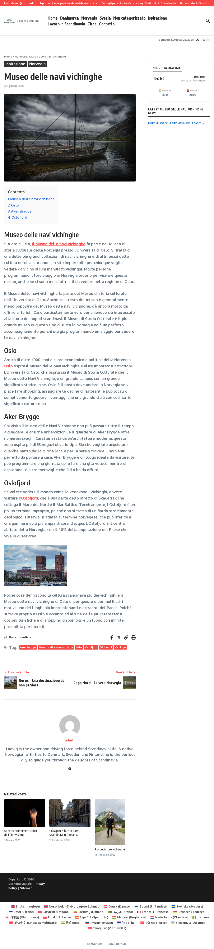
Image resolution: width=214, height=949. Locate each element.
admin (70, 740)
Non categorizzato (129, 17)
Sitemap (26, 888)
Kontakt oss (94, 943)
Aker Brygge (28, 647)
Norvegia (89, 17)
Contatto (107, 23)
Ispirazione (157, 17)
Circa (92, 23)
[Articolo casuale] (197, 39)
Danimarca (69, 17)
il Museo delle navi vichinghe (58, 244)
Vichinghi (106, 647)
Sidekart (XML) (117, 943)
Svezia (105, 17)
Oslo (8, 366)
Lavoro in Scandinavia (66, 23)
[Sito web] (69, 768)
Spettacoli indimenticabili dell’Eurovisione (20, 833)
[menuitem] (25, 906)
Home (53, 17)
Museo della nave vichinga (56, 647)
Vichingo (120, 647)
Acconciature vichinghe (110, 849)
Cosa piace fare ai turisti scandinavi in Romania (64, 833)
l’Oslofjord (28, 498)
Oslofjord (91, 647)
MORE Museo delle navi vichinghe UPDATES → (176, 123)
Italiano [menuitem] (203, 917)
